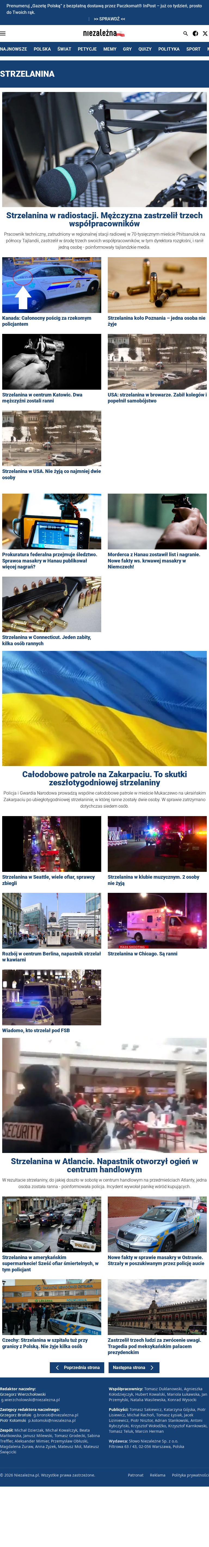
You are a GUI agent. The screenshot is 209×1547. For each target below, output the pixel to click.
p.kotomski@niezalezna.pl (52, 1420)
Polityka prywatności (190, 1475)
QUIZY (145, 49)
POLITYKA (169, 49)
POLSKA (42, 49)
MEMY (110, 49)
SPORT (193, 49)
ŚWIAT (64, 49)
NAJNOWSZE (13, 49)
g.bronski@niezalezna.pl (55, 1414)
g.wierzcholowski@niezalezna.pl (30, 1399)
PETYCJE (87, 49)
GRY (127, 49)
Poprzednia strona (82, 1367)
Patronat (135, 1475)
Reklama (157, 1475)
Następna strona (129, 1367)
